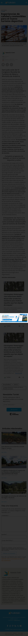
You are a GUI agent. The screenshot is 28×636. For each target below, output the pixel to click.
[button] (26, 315)
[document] (14, 318)
